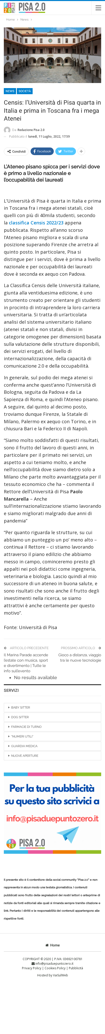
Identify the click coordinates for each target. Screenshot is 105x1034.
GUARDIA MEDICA (24, 746)
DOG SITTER (20, 717)
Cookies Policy (55, 968)
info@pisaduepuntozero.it (54, 963)
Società (25, 91)
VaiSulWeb (60, 975)
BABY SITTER (20, 707)
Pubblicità (76, 968)
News (10, 91)
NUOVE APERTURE (24, 756)
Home (55, 945)
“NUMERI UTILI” (22, 736)
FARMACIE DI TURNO (26, 727)
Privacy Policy (32, 968)
